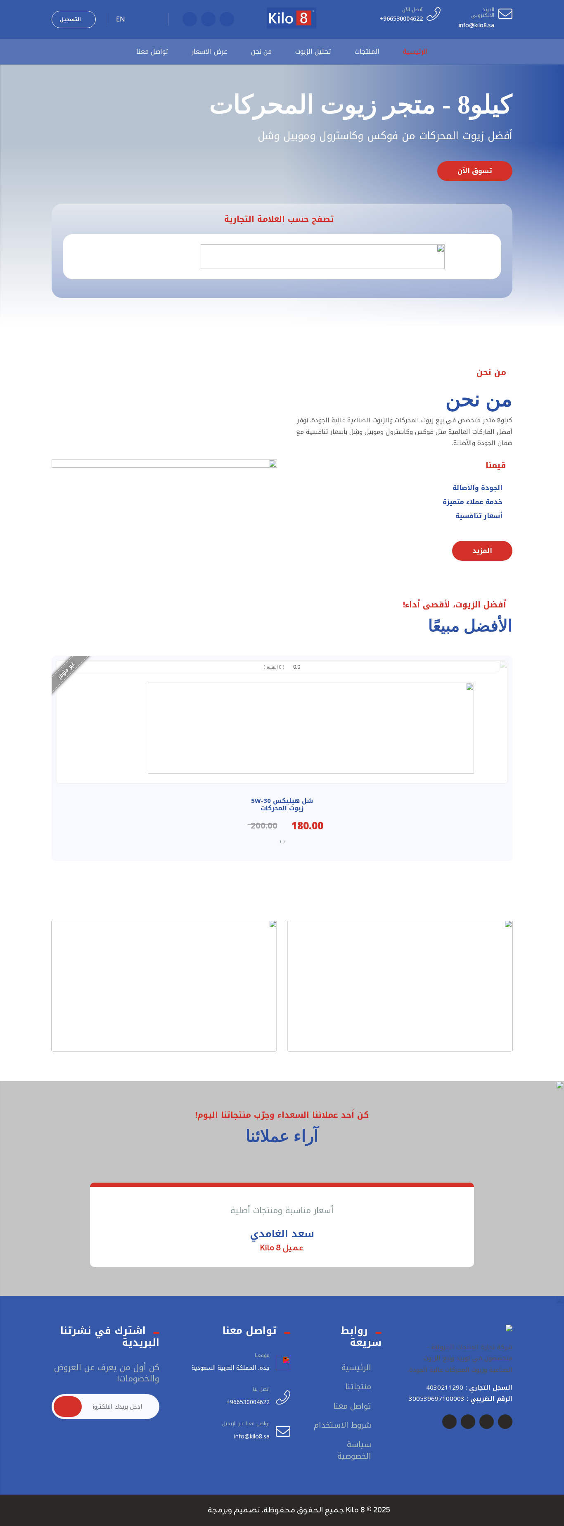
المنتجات (367, 51)
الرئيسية (415, 51)
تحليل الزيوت (313, 51)
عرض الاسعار (209, 51)
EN (120, 19)
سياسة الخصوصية (354, 1450)
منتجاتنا (358, 1387)
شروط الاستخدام (342, 1425)
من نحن (261, 51)
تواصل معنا (152, 51)
